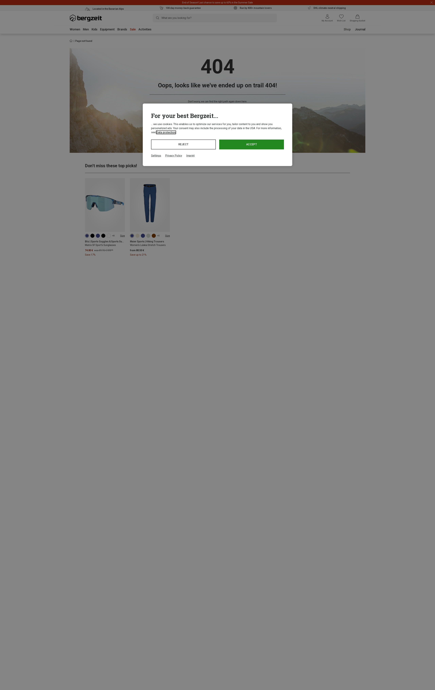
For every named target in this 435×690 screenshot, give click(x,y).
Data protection (166, 132)
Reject (183, 144)
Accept (251, 144)
